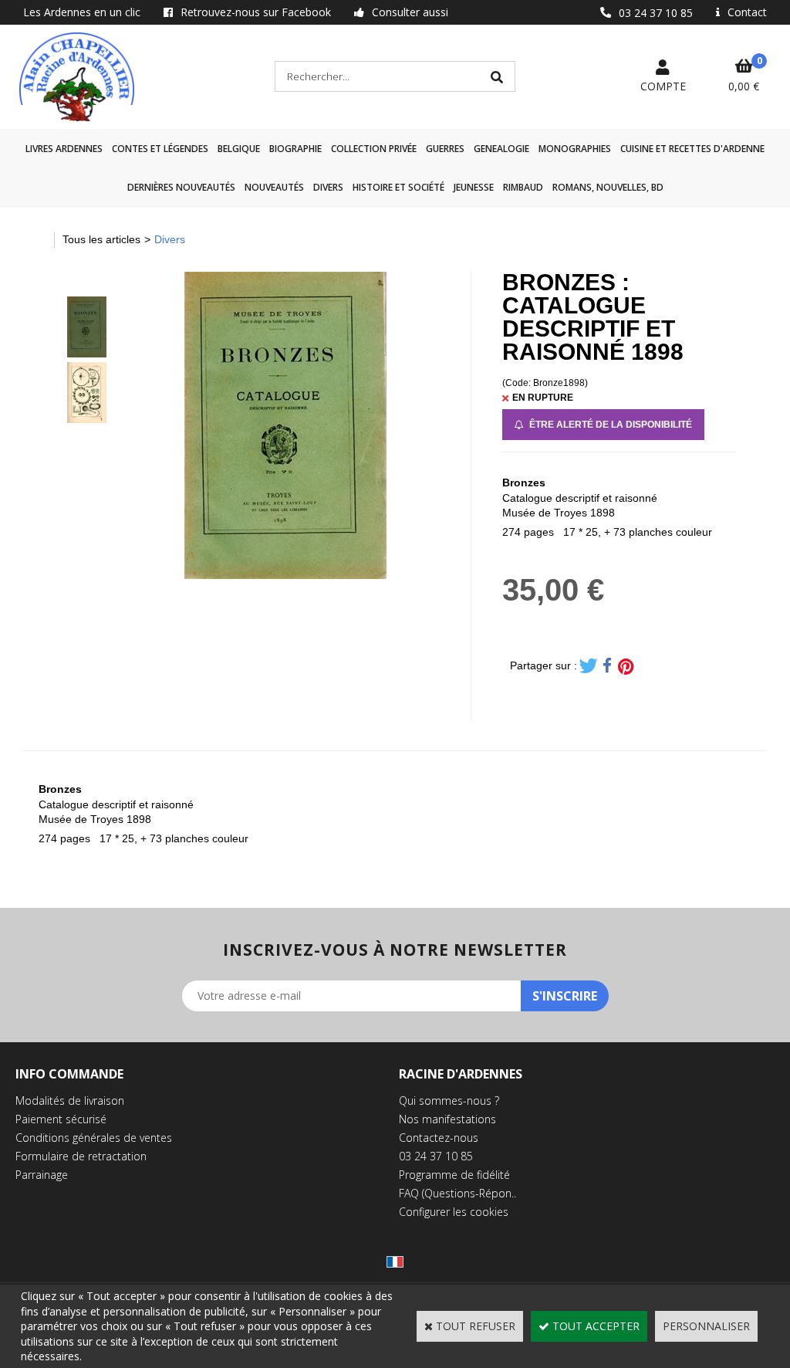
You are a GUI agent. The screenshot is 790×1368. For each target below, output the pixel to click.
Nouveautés (274, 187)
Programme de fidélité (454, 1174)
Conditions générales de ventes (93, 1137)
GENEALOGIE (501, 148)
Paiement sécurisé (60, 1119)
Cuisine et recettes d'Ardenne (692, 148)
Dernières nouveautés (181, 187)
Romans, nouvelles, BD (607, 187)
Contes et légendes (160, 148)
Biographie (295, 148)
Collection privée (374, 148)
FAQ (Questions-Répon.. (457, 1193)
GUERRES (445, 148)
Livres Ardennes (64, 148)
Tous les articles (101, 239)
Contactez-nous (438, 1137)
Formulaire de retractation (81, 1156)
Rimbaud (523, 187)
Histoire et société (398, 187)
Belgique (239, 148)
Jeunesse (474, 187)
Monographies (574, 148)
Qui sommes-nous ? (449, 1100)
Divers (328, 187)
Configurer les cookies (453, 1211)
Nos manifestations (447, 1119)
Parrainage (41, 1174)
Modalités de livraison (69, 1100)
